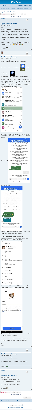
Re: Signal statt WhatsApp (9, 57)
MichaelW (6, 51)
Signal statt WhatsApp (9, 12)
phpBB (11, 404)
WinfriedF (3, 18)
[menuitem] (4, 5)
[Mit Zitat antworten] (27, 20)
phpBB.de (22, 405)
